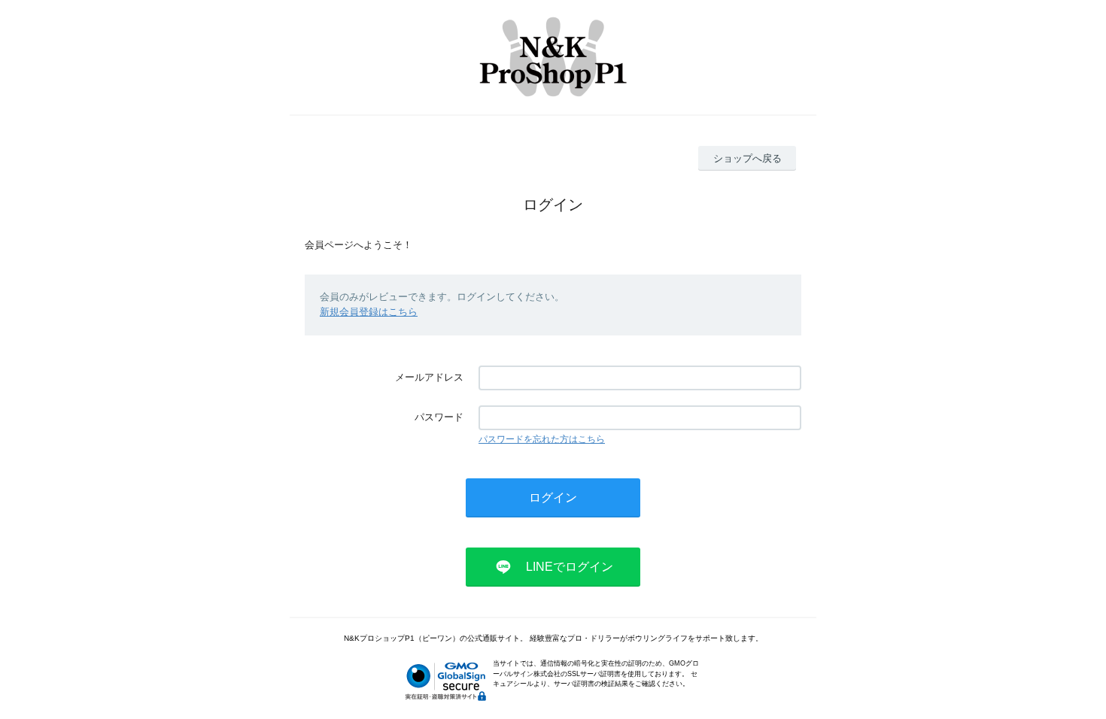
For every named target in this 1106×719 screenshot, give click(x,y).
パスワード (439, 417)
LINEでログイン (569, 566)
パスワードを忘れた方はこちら (542, 439)
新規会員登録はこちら (369, 311)
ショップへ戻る (747, 158)
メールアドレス (429, 377)
